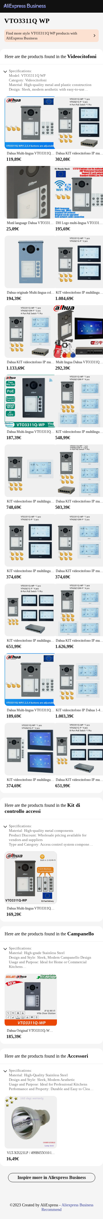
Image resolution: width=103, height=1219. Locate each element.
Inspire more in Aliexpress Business (51, 1177)
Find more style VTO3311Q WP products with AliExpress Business (41, 35)
